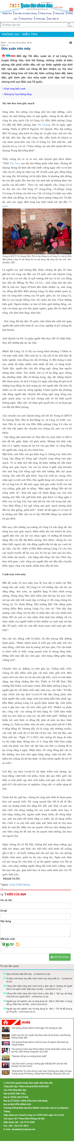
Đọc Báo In (53, 19)
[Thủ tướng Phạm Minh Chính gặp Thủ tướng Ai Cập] (6, 1029)
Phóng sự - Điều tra (19, 34)
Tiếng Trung (45, 13)
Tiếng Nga (40, 19)
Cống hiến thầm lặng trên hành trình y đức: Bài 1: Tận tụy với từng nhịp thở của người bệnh (39, 995)
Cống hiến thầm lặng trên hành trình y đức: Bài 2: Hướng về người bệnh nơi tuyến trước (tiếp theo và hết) (39, 987)
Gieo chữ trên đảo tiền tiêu (28, 973)
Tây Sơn (14, 163)
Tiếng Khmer (26, 19)
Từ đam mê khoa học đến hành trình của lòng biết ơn (39, 980)
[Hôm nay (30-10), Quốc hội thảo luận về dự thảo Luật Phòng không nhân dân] (6, 1036)
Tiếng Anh (59, 13)
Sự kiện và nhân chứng (26, 13)
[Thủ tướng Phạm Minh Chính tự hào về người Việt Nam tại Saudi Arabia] (6, 1043)
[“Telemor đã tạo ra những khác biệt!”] (6, 1057)
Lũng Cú (14, 884)
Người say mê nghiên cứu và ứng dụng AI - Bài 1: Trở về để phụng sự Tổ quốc (39, 1010)
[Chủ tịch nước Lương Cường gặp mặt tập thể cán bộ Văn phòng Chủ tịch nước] (6, 1065)
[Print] (70, 42)
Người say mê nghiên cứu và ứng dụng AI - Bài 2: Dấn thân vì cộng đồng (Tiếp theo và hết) (39, 1002)
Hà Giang (43, 124)
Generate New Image (17, 944)
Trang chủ (7, 13)
